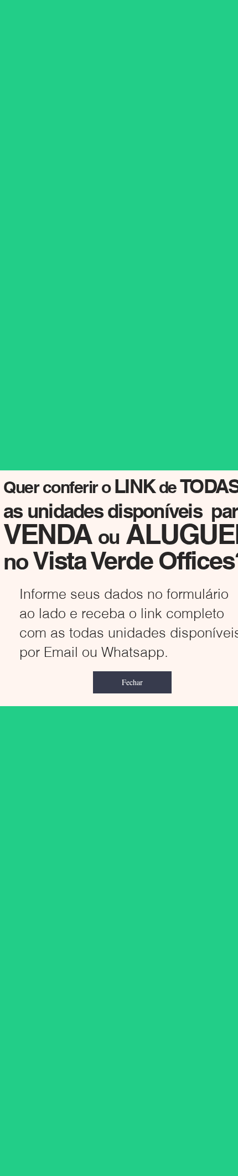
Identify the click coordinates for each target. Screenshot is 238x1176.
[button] (132, 682)
